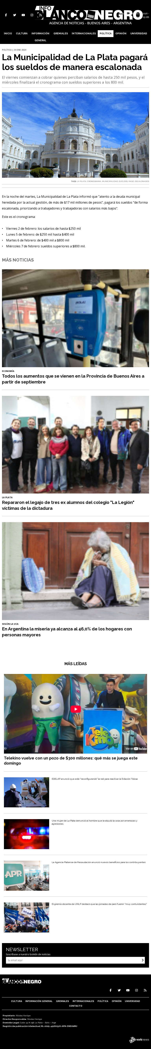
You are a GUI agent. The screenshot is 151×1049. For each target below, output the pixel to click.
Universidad (138, 33)
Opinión (120, 33)
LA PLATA (81, 181)
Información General (40, 37)
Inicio (8, 33)
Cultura (22, 33)
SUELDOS (123, 181)
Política (105, 33)
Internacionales (84, 33)
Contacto (75, 1006)
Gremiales (60, 33)
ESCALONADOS (142, 181)
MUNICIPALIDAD (110, 181)
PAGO (131, 181)
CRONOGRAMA (94, 181)
